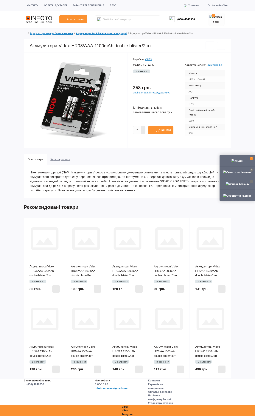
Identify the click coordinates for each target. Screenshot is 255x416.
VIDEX (148, 59)
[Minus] (143, 132)
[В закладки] (210, 45)
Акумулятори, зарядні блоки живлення (51, 33)
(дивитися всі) (215, 65)
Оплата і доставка (55, 5)
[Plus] (143, 128)
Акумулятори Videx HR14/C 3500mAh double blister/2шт (207, 351)
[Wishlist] (60, 223)
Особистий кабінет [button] (218, 5)
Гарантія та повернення (88, 5)
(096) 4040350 (186, 19)
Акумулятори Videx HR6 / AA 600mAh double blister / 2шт (166, 271)
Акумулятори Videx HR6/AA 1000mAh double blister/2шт (166, 351)
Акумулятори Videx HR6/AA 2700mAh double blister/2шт (124, 351)
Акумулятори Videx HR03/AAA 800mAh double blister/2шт (83, 271)
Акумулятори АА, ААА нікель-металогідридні (101, 33)
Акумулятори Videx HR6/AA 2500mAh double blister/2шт (83, 351)
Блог (113, 5)
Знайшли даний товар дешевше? (151, 92)
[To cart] (56, 289)
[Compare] (60, 230)
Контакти (32, 5)
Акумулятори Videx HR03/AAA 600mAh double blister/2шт (41, 271)
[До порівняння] (221, 46)
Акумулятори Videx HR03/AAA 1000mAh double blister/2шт (125, 271)
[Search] (99, 19)
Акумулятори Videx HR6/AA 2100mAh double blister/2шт (41, 351)
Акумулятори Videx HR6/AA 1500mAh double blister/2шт (207, 271)
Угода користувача (160, 402)
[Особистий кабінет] (237, 195)
